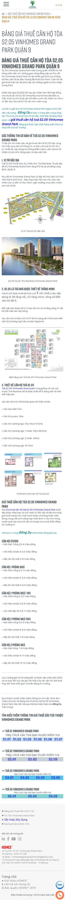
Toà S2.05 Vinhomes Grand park (18, 388)
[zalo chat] (59, 885)
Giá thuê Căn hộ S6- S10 (16, 824)
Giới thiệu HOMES (16, 880)
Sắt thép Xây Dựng (15, 819)
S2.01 (12, 759)
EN (56, 5)
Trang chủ (9, 877)
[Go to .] (3, 14)
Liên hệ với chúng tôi (17, 884)
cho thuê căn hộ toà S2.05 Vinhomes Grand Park (30, 509)
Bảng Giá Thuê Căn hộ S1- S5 (19, 811)
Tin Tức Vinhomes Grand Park (19, 815)
